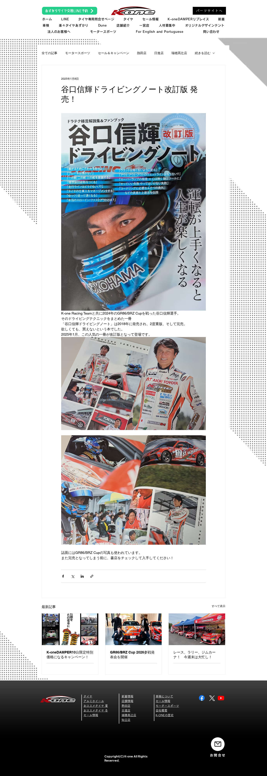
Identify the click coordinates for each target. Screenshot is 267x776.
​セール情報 (90, 715)
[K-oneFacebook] (202, 698)
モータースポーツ (77, 53)
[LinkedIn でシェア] (82, 576)
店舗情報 (127, 701)
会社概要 (161, 710)
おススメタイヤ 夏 (95, 705)
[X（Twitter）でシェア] (72, 576)
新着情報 (127, 696)
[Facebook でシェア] (63, 576)
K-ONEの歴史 (165, 715)
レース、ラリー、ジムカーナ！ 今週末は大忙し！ (194, 654)
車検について (164, 696)
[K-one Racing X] (211, 698)
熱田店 (141, 53)
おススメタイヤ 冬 (95, 710)
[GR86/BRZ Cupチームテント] (197, 629)
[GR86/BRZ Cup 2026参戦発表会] (133, 629)
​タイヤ (87, 696)
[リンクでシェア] (92, 576)
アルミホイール (93, 701)
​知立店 (126, 719)
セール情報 (163, 701)
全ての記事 (49, 53)
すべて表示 (218, 606)
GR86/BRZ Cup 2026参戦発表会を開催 (132, 654)
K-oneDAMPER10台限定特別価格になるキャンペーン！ (70, 654)
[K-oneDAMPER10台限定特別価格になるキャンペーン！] (70, 629)
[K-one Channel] (221, 698)
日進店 (159, 53)
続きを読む (203, 53)
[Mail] (218, 744)
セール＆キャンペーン (113, 53)
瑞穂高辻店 (179, 53)
